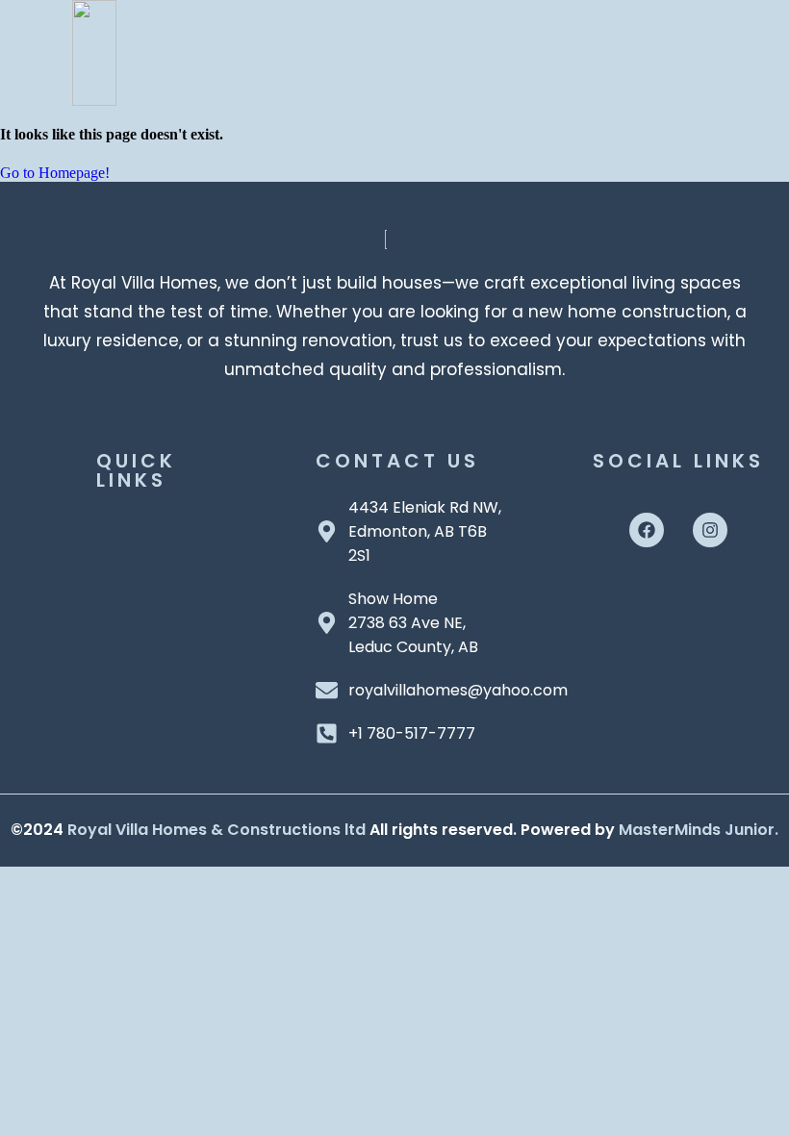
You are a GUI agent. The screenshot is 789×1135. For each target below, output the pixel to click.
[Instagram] (710, 530)
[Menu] (437, 43)
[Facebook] (646, 530)
